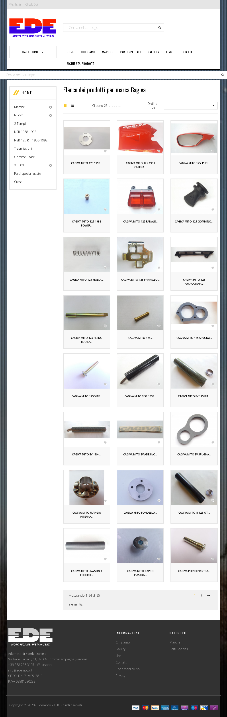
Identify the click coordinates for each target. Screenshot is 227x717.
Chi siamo (123, 642)
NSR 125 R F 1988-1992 (30, 140)
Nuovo (18, 115)
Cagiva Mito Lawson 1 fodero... (86, 573)
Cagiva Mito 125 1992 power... (86, 223)
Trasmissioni (23, 148)
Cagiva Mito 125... (140, 338)
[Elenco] (72, 105)
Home (27, 92)
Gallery (120, 649)
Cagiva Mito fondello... (140, 512)
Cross (18, 182)
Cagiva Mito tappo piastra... (140, 573)
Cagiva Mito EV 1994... (86, 454)
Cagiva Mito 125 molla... (87, 280)
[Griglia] (66, 105)
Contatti (121, 662)
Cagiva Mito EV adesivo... (140, 454)
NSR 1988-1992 (25, 132)
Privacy (120, 675)
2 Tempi (20, 123)
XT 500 (19, 165)
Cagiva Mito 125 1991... (194, 163)
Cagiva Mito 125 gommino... (194, 221)
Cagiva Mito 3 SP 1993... (140, 396)
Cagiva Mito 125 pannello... (140, 280)
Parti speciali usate (27, 173)
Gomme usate (24, 157)
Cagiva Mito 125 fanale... (140, 221)
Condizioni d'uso (128, 669)
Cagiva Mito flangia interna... (86, 514)
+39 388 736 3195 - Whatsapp (30, 665)
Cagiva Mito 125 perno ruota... (86, 340)
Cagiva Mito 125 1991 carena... (140, 165)
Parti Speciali (179, 649)
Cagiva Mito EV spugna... (194, 454)
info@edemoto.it (20, 670)
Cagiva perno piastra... (194, 571)
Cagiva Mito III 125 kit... (194, 512)
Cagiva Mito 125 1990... (86, 163)
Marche (19, 107)
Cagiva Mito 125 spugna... (194, 338)
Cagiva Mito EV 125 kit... (194, 396)
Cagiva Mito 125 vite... (87, 396)
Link (118, 655)
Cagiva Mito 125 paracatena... (194, 282)
